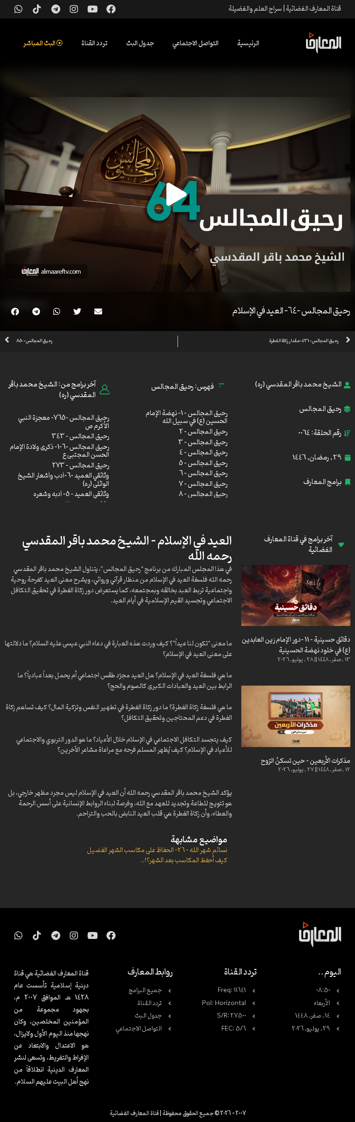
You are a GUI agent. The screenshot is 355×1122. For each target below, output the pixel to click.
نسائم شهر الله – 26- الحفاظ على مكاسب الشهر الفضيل (157, 850)
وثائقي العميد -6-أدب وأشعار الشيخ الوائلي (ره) (63, 480)
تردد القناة (94, 44)
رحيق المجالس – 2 (203, 432)
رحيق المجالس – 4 (203, 453)
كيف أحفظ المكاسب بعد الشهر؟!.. (184, 860)
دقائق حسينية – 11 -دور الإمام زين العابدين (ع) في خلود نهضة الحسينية (296, 645)
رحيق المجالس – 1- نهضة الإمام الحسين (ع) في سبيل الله (186, 418)
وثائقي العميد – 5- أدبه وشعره (71, 494)
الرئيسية (248, 44)
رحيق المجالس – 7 (203, 484)
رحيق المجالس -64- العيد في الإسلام (291, 311)
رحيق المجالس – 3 (202, 443)
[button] (98, 311)
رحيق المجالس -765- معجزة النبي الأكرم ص (63, 422)
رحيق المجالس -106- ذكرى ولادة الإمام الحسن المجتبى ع (59, 451)
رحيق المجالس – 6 (203, 473)
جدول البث (140, 44)
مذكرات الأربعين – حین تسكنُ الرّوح (305, 761)
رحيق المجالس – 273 (80, 466)
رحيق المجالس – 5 (203, 463)
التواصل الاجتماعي (195, 44)
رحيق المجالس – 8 (203, 494)
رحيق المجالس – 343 (80, 436)
